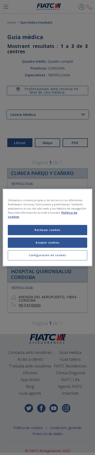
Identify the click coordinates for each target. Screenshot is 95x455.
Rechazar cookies (47, 230)
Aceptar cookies (47, 243)
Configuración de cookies (47, 255)
